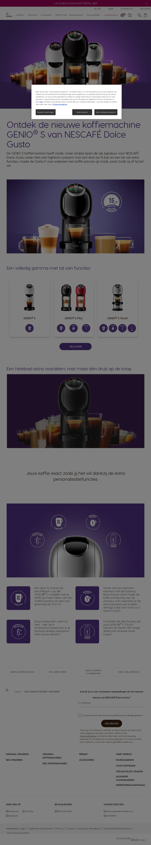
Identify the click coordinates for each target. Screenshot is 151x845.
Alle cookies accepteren (106, 112)
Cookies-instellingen (45, 112)
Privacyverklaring (60, 104)
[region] (76, 102)
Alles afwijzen (82, 112)
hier (41, 102)
